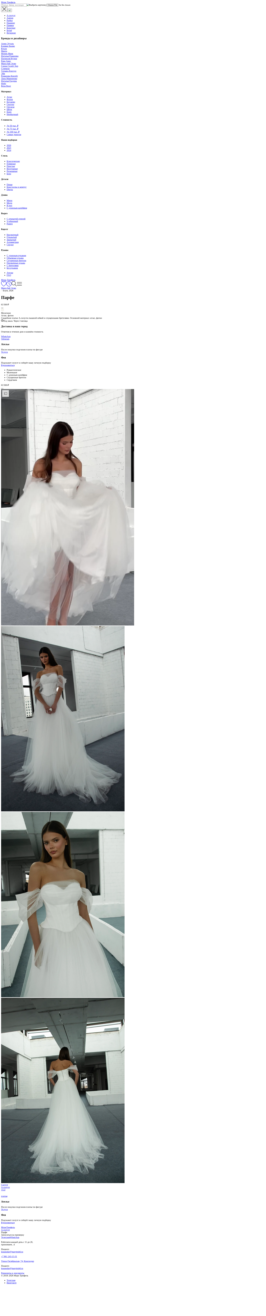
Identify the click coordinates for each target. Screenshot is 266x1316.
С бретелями (13, 265)
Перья (9, 184)
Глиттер (10, 104)
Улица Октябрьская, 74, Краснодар (17, 1261)
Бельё (9, 30)
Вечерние (11, 33)
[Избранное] (3, 285)
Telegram (5, 339)
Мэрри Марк (7, 53)
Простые (11, 166)
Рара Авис (6, 61)
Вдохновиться (8, 365)
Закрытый (11, 240)
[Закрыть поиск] (4, 9)
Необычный (12, 114)
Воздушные (12, 169)
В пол (9, 205)
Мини (9, 200)
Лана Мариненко (9, 78)
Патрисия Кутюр (9, 58)
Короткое (11, 28)
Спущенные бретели (16, 260)
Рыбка (10, 20)
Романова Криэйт (9, 76)
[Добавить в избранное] (2, 388)
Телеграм (11, 1280)
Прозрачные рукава (16, 263)
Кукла (4, 48)
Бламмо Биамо (8, 46)
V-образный (12, 221)
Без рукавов (12, 268)
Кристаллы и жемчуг (17, 187)
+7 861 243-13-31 (9, 1256)
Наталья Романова (9, 56)
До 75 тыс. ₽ (12, 129)
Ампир (10, 18)
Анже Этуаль (7, 43)
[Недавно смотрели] (8, 285)
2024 (9, 150)
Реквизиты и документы (12, 1273)
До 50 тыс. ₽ (12, 126)
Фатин (10, 99)
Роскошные (12, 171)
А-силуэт (11, 15)
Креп (9, 112)
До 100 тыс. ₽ (13, 132)
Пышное (11, 23)
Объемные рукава (15, 258)
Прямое (10, 25)
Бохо (9, 174)
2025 (9, 148)
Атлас (9, 97)
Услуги (4, 352)
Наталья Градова (9, 81)
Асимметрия (13, 242)
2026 (9, 145)
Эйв (3, 73)
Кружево (11, 102)
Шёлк (9, 109)
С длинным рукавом (16, 255)
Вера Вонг (6, 86)
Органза (10, 107)
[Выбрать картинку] (9, 10)
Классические (13, 161)
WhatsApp (6, 336)
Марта (4, 51)
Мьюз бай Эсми (8, 63)
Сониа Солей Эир (9, 66)
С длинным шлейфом (17, 208)
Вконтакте (11, 1283)
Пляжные (11, 164)
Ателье (10, 273)
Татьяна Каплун (8, 71)
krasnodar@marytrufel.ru (12, 1252)
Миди (9, 203)
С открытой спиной (16, 219)
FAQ (9, 275)
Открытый (12, 237)
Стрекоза (5, 68)
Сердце (10, 245)
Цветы (10, 189)
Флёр (3, 83)
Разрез (10, 224)
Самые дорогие (14, 134)
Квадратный (12, 235)
